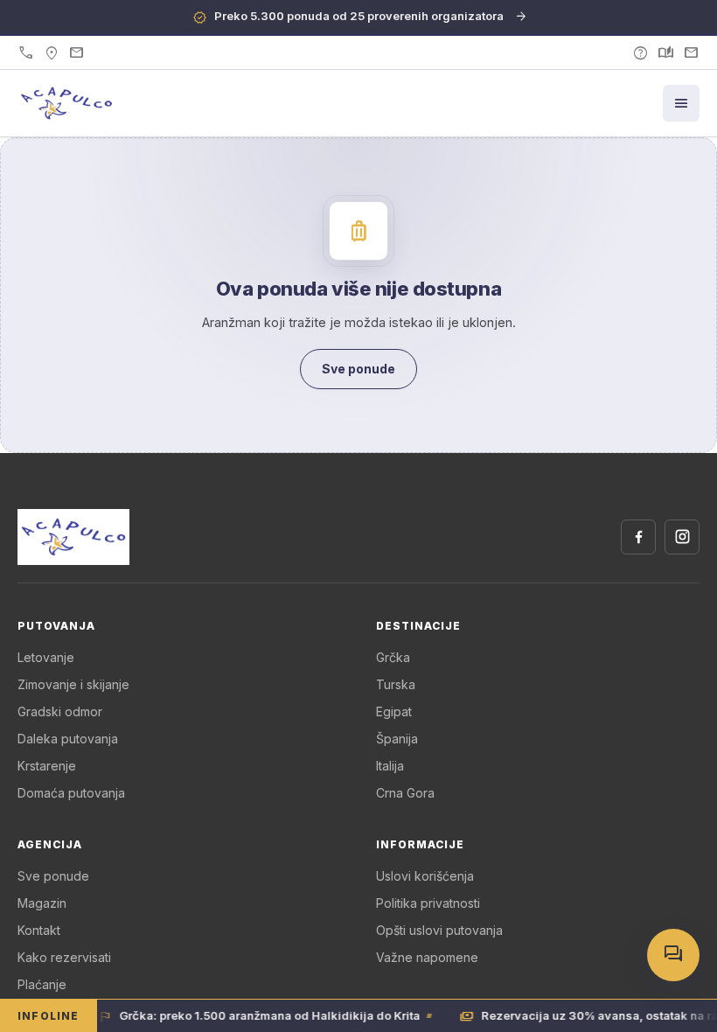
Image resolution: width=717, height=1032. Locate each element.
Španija (397, 738)
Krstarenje (46, 765)
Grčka (393, 657)
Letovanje (45, 657)
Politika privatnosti (428, 903)
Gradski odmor (59, 711)
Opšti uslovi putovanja (439, 930)
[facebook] (638, 536)
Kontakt (38, 930)
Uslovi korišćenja (425, 875)
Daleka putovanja (67, 738)
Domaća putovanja (71, 792)
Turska (395, 684)
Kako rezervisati (64, 957)
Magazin (41, 903)
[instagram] (682, 536)
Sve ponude (53, 875)
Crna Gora (405, 792)
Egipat (394, 711)
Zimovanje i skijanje (73, 684)
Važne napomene (427, 957)
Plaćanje (41, 984)
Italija (390, 765)
